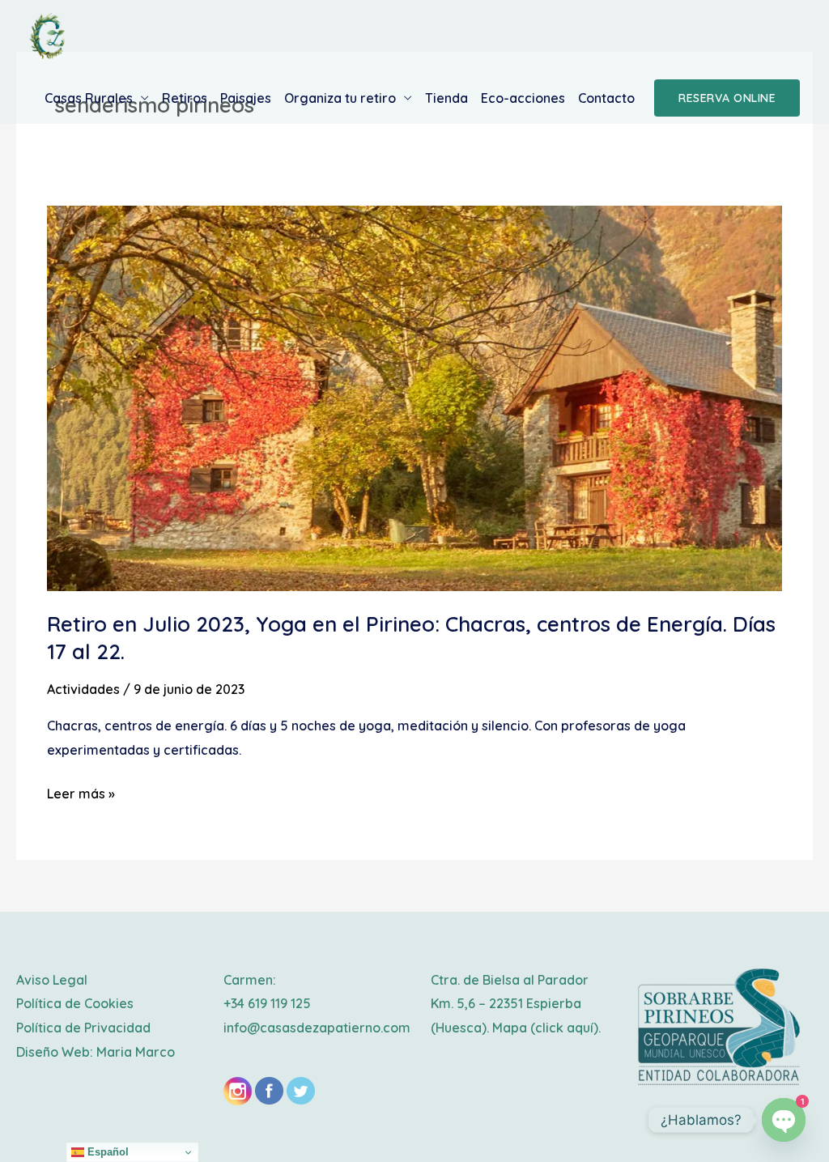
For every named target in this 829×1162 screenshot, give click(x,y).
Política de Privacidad (83, 1027)
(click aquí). (565, 1027)
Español (106, 1152)
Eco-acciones (523, 98)
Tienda (446, 98)
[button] (727, 98)
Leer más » (81, 792)
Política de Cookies (75, 1003)
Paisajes (245, 98)
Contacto (606, 98)
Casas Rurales (89, 98)
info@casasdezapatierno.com (316, 1027)
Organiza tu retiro (340, 98)
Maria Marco (135, 1052)
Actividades (83, 689)
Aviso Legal (51, 980)
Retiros (184, 98)
